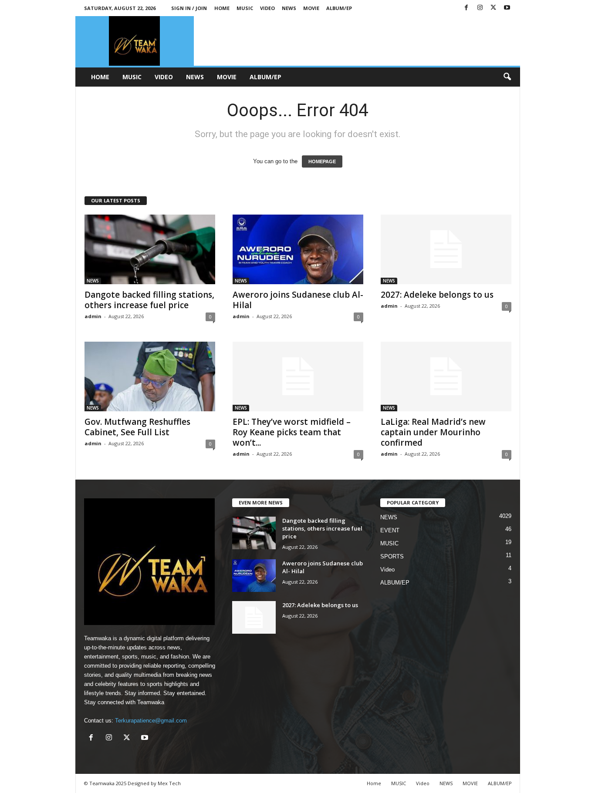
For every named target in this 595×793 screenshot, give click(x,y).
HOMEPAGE (322, 161)
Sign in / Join (189, 8)
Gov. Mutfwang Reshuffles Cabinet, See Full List (137, 427)
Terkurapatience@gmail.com (151, 720)
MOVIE (311, 8)
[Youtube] (507, 8)
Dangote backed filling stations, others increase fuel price (149, 300)
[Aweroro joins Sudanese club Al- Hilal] (298, 249)
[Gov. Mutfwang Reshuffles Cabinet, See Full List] (150, 376)
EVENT (389, 530)
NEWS (289, 8)
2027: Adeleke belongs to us (437, 294)
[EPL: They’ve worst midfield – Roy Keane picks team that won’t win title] (298, 376)
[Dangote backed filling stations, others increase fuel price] (150, 249)
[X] (493, 8)
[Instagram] (480, 8)
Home (222, 8)
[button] (507, 77)
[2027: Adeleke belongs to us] (446, 249)
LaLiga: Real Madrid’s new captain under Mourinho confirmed (433, 432)
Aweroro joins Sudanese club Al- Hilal (298, 300)
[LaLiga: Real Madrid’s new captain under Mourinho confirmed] (446, 376)
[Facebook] (466, 8)
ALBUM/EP (339, 8)
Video (267, 8)
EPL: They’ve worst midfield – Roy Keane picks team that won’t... (292, 432)
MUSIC (245, 8)
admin (93, 316)
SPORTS (392, 556)
